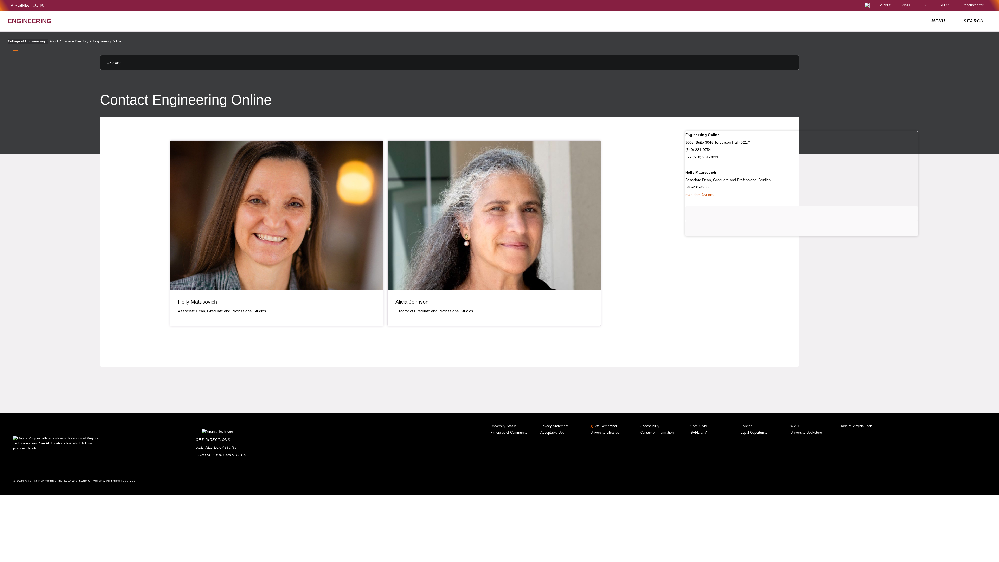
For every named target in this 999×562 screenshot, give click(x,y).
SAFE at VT (699, 433)
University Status (503, 426)
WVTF (795, 426)
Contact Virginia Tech (222, 455)
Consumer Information (657, 433)
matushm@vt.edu (699, 195)
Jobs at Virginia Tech (856, 426)
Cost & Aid (698, 426)
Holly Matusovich (197, 302)
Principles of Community (508, 433)
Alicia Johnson (411, 302)
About (55, 41)
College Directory (77, 41)
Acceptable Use (552, 433)
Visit (905, 5)
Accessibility (649, 426)
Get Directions (214, 440)
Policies (746, 426)
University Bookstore (806, 433)
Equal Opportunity (753, 433)
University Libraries (604, 433)
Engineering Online (107, 41)
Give (925, 5)
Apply (885, 5)
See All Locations (218, 447)
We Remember (606, 426)
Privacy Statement (554, 426)
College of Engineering (28, 41)
